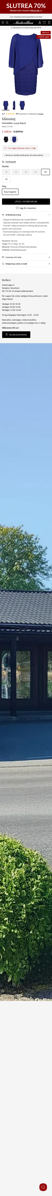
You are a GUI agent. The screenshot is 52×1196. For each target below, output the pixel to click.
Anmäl (26, 611)
